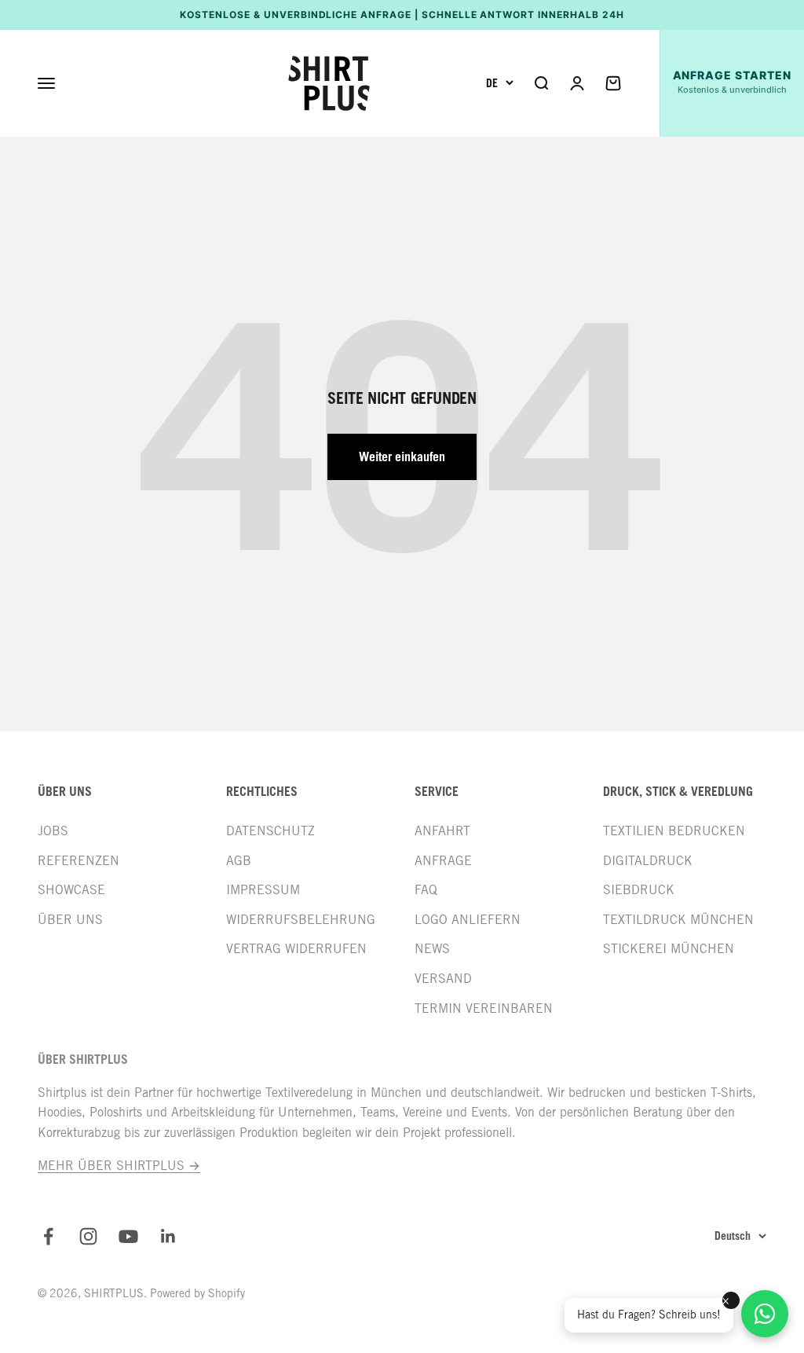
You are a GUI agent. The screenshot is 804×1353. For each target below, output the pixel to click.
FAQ (426, 889)
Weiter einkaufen (402, 456)
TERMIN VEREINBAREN (484, 1008)
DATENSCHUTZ (270, 830)
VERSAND (443, 978)
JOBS (53, 830)
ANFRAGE (443, 860)
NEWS (432, 948)
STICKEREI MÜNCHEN (668, 948)
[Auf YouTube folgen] (128, 1236)
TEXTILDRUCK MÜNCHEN (678, 919)
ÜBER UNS (70, 919)
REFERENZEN (78, 860)
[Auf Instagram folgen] (88, 1236)
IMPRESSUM (263, 889)
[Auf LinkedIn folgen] (168, 1236)
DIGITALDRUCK (648, 860)
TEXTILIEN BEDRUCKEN (674, 830)
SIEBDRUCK (638, 889)
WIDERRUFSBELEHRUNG (300, 919)
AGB (238, 860)
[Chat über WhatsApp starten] (764, 1313)
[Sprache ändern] (499, 83)
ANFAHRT (442, 830)
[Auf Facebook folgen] (48, 1236)
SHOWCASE (71, 889)
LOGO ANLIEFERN (468, 919)
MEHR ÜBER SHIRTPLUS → (119, 1165)
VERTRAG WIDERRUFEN (296, 948)
